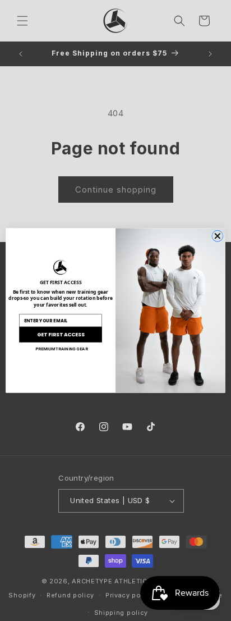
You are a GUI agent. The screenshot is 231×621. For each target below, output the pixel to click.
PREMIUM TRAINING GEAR (61, 348)
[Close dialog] (217, 235)
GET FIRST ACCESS (60, 334)
